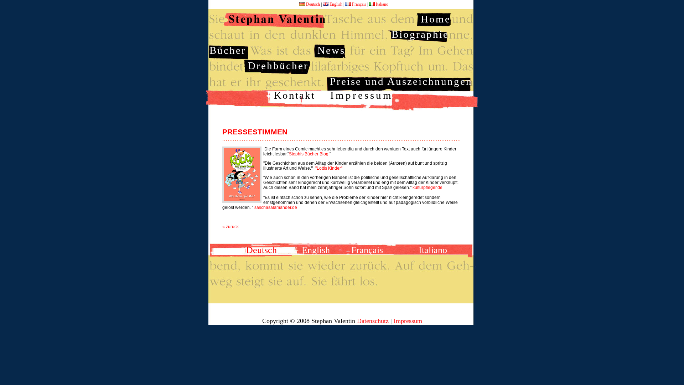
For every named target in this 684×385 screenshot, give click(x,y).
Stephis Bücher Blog (308, 154)
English (335, 4)
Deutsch (313, 4)
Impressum (361, 95)
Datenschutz (373, 320)
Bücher (227, 50)
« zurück (230, 226)
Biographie (420, 34)
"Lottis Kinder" (328, 168)
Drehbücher (278, 65)
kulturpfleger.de (427, 187)
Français (359, 4)
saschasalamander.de (275, 207)
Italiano (381, 4)
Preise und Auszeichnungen (401, 81)
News (331, 50)
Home (436, 19)
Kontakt (294, 95)
